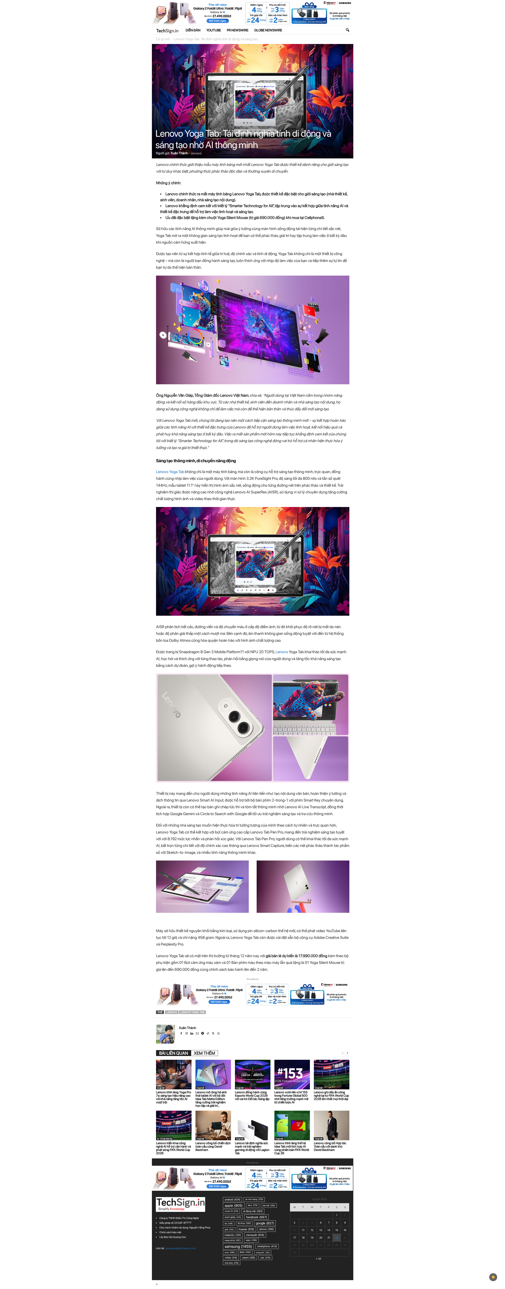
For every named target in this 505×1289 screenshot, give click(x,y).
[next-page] (347, 1053)
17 (294, 1237)
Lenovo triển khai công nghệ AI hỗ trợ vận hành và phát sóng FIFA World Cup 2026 (173, 1148)
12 (312, 1230)
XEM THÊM (204, 1053)
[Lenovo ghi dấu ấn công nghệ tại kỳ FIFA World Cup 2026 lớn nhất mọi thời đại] (331, 1074)
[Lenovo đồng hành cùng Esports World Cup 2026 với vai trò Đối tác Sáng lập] (252, 1074)
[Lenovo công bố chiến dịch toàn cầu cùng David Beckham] (213, 1125)
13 (320, 1230)
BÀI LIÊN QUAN (173, 1053)
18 (303, 1237)
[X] (213, 1033)
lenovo (171, 1012)
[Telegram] (203, 1033)
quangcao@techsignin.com (181, 1248)
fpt (229, 1223)
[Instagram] (187, 1033)
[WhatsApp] (219, 1033)
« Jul (318, 1258)
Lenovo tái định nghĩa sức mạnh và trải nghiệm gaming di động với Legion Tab (252, 1148)
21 (328, 1237)
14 (328, 1230)
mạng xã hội (233, 1240)
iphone (266, 1229)
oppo (251, 1240)
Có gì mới (163, 39)
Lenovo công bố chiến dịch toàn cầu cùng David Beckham (213, 1146)
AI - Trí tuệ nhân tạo (164, 1138)
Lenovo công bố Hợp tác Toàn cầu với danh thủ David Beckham (330, 1146)
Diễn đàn (193, 30)
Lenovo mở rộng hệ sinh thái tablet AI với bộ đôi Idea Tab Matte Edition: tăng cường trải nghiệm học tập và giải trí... (211, 1099)
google (265, 1223)
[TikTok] (208, 1033)
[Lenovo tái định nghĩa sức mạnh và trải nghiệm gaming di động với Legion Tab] (252, 1125)
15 (336, 1230)
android (232, 1199)
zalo (265, 1257)
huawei (246, 1229)
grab (229, 1229)
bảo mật (269, 1205)
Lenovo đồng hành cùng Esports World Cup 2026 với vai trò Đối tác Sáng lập (252, 1095)
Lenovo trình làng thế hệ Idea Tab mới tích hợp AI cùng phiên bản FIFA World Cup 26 (291, 1148)
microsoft (255, 1235)
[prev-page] (343, 1053)
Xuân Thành (179, 153)
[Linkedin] (192, 1033)
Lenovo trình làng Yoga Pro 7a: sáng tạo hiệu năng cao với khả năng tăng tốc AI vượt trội (173, 1097)
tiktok (245, 1252)
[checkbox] (493, 1277)
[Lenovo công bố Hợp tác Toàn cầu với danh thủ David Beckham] (331, 1125)
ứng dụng (231, 1263)
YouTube (213, 30)
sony (230, 1252)
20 (320, 1237)
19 (312, 1237)
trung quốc (262, 1252)
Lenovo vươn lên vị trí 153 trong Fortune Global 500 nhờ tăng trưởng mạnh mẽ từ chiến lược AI (291, 1097)
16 (345, 1230)
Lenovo (282, 651)
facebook (256, 1217)
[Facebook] (181, 1033)
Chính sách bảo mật (170, 1232)
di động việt (253, 1211)
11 (303, 1230)
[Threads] (224, 1033)
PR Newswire (237, 30)
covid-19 (231, 1211)
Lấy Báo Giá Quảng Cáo (172, 1237)
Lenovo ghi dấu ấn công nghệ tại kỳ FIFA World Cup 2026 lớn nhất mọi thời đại (331, 1095)
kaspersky (233, 1235)
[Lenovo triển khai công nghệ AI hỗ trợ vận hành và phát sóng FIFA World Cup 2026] (174, 1125)
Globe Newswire (268, 30)
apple (234, 1205)
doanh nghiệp (233, 1217)
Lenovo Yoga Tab (170, 471)
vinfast (231, 1257)
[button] (347, 30)
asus (252, 1205)
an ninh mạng (254, 1199)
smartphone (267, 1246)
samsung (238, 1246)
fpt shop (244, 1223)
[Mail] (197, 1033)
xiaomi (248, 1257)
